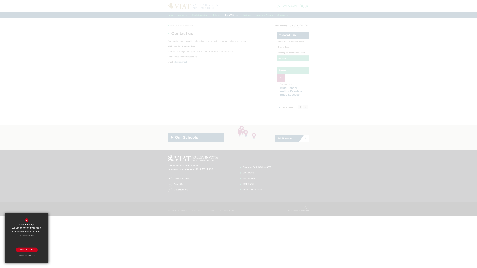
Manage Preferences (27, 255)
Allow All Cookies (26, 250)
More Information (27, 235)
